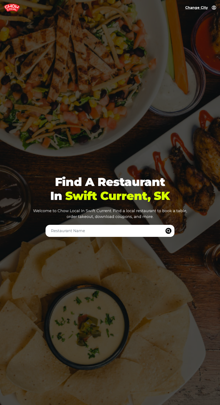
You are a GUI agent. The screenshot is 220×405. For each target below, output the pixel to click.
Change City (196, 8)
